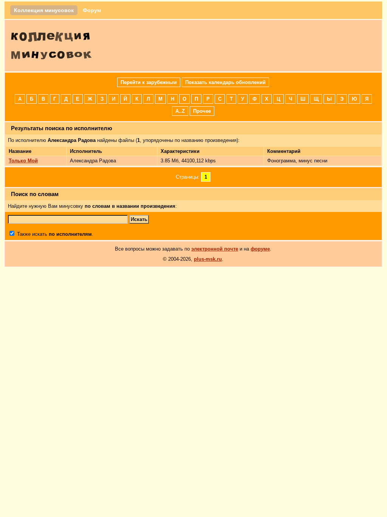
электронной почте (214, 249)
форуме (260, 249)
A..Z (180, 111)
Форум (92, 10)
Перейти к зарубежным (149, 82)
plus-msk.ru (208, 259)
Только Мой (23, 161)
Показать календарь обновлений (225, 82)
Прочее (202, 111)
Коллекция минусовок (44, 10)
